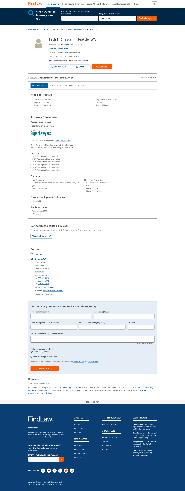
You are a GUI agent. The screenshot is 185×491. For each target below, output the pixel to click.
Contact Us (78, 432)
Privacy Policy (93, 361)
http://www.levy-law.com (53, 291)
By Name (77, 457)
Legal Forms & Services (110, 424)
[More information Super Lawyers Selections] (55, 125)
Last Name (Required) (103, 312)
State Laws (105, 441)
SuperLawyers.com (140, 433)
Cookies (59, 484)
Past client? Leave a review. (59, 48)
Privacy (39, 484)
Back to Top (93, 402)
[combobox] (79, 18)
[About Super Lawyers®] (66, 61)
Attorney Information (58, 85)
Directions (39, 272)
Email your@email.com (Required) (45, 323)
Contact (81, 85)
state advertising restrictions (69, 387)
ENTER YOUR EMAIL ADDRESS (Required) (43, 455)
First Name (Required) (40, 312)
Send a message (47, 287)
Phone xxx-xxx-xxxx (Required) (92, 323)
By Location (78, 445)
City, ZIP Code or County (109, 14)
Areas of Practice (39, 85)
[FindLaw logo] (36, 3)
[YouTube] (49, 471)
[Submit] (61, 459)
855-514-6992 (43, 281)
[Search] (154, 3)
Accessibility (78, 428)
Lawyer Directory (34, 29)
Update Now (44, 383)
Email (36, 352)
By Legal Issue (79, 449)
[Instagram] (60, 471)
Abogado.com (138, 442)
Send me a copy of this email (45, 357)
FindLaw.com (138, 424)
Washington (46, 29)
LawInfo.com (138, 450)
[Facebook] (43, 471)
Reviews (72, 85)
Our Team (77, 424)
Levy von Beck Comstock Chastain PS (72, 29)
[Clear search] (133, 18)
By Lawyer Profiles (80, 453)
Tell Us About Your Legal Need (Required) (48, 334)
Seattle (55, 29)
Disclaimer (49, 484)
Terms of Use (78, 361)
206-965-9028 (43, 278)
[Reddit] (66, 471)
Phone (46, 352)
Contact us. (49, 437)
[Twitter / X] (54, 471)
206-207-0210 (43, 283)
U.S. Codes (105, 449)
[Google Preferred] (72, 471)
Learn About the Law (109, 437)
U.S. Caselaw (106, 445)
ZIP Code (131, 323)
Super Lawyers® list (63, 140)
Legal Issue (66, 14)
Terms (30, 484)
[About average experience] (87, 60)
